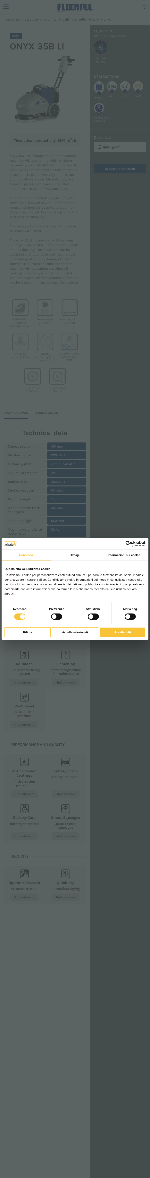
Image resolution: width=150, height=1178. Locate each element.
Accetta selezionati (75, 632)
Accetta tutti (122, 632)
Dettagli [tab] (75, 554)
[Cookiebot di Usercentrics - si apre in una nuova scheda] (128, 543)
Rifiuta (27, 632)
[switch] (56, 616)
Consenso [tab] (26, 554)
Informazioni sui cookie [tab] (124, 554)
